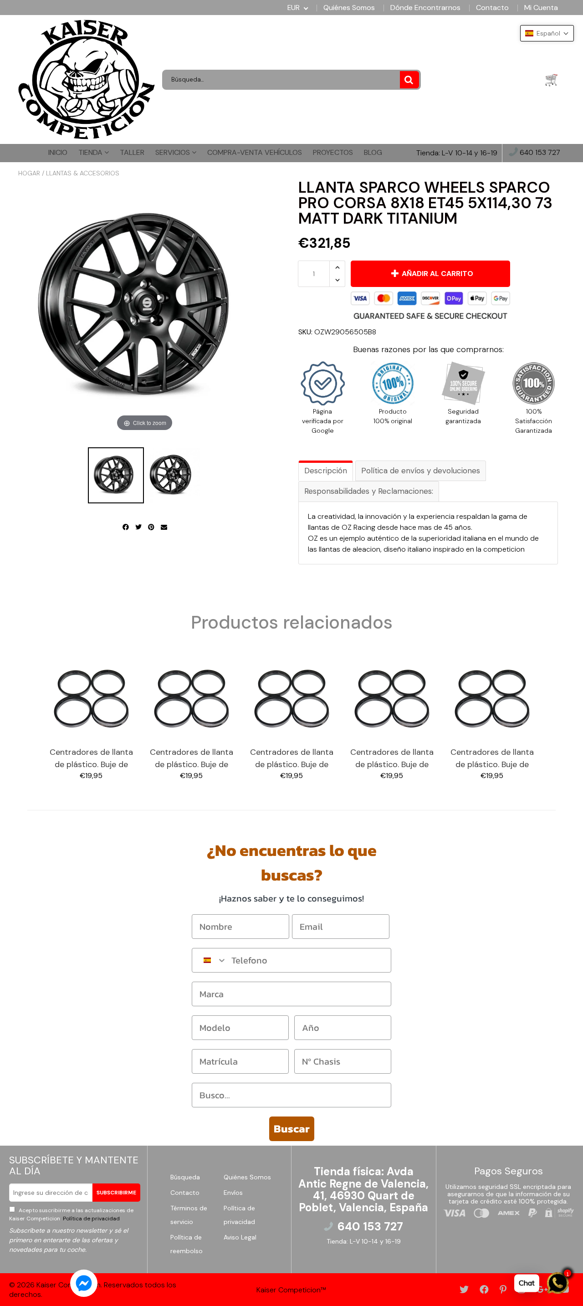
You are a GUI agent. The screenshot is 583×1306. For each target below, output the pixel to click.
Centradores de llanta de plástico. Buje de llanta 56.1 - (91, 759)
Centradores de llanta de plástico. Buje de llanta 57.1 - (191, 759)
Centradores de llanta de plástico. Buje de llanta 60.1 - (291, 759)
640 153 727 (539, 153)
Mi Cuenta (541, 7)
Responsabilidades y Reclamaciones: (368, 491)
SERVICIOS (173, 152)
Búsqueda (185, 1177)
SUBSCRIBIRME (116, 1192)
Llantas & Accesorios (82, 173)
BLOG (373, 152)
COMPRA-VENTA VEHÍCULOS (254, 152)
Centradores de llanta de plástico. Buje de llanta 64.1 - (492, 759)
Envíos (233, 1192)
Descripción (325, 471)
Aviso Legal (240, 1237)
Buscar (292, 1129)
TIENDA (91, 152)
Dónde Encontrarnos (425, 7)
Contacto (492, 7)
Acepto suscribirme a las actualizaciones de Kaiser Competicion (71, 1214)
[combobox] (209, 960)
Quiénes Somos (349, 7)
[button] (547, 33)
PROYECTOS (333, 152)
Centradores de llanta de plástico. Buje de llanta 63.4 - (392, 759)
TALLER (132, 152)
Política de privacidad (90, 1218)
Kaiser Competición (68, 1285)
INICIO (57, 152)
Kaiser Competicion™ (291, 1290)
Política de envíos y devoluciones (420, 471)
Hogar (29, 173)
